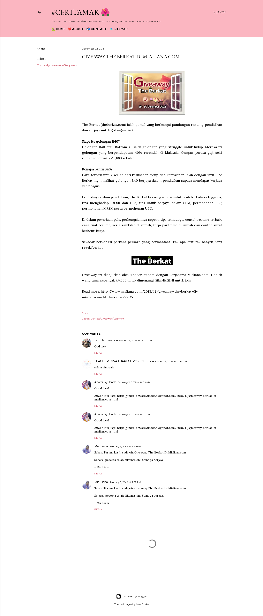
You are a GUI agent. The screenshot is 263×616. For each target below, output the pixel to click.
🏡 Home (58, 29)
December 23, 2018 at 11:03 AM (168, 361)
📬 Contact (96, 29)
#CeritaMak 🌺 (81, 12)
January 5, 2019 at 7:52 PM (125, 482)
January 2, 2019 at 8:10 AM (134, 414)
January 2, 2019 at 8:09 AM (134, 382)
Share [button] (41, 49)
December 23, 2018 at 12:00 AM (133, 340)
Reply (98, 352)
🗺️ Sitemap (118, 29)
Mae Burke (142, 604)
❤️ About (76, 29)
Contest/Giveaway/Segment (57, 65)
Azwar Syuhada (105, 382)
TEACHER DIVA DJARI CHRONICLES (121, 361)
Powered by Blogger (135, 596)
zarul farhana (103, 340)
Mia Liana (101, 446)
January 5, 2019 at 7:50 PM (125, 446)
